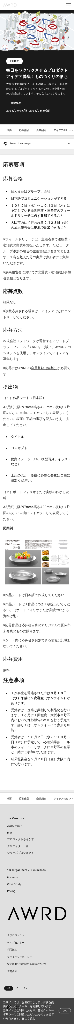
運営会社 (12, 971)
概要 (9, 130)
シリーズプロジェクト (20, 853)
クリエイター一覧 (18, 846)
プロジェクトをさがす (20, 839)
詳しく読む (28, 1018)
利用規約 (12, 950)
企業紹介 (41, 130)
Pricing (11, 891)
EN (25, 988)
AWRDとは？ (15, 826)
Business (12, 877)
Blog (10, 833)
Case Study (14, 884)
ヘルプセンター (15, 942)
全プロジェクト (15, 935)
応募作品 (24, 130)
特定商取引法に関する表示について (27, 964)
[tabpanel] (37, 67)
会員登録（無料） (44, 368)
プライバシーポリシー (19, 957)
